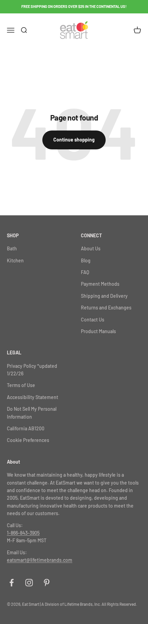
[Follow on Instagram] (29, 582)
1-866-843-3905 (23, 533)
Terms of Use (21, 385)
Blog (86, 260)
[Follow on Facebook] (11, 582)
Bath (12, 248)
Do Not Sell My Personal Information (31, 412)
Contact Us (92, 319)
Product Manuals (98, 331)
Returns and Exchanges (106, 307)
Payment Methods (100, 284)
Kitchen (15, 260)
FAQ (85, 272)
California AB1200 (25, 428)
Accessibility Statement (32, 397)
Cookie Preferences (28, 440)
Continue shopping (74, 140)
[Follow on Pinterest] (46, 582)
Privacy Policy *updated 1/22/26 (32, 369)
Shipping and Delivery (104, 296)
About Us (91, 248)
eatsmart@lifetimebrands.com (39, 560)
